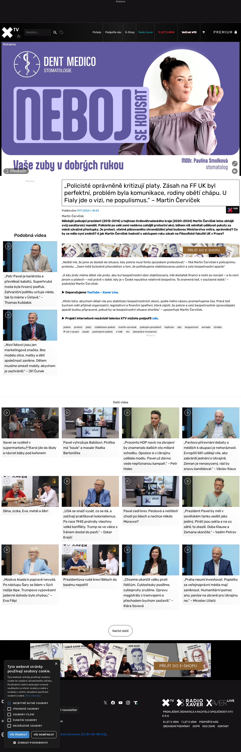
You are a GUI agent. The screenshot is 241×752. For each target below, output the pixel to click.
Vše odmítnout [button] (44, 734)
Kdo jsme (208, 726)
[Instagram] (128, 702)
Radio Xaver (145, 32)
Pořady (97, 32)
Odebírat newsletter (63, 710)
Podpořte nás (113, 32)
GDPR (196, 726)
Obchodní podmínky (176, 726)
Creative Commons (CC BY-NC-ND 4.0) (80, 734)
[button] (32, 742)
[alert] (32, 704)
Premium (224, 32)
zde (155, 318)
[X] (105, 703)
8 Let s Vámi (171, 721)
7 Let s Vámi (189, 721)
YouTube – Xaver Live (102, 292)
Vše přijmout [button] (18, 734)
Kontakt (223, 726)
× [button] (56, 663)
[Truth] (135, 703)
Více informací (33, 695)
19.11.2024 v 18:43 (88, 210)
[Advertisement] (120, 11)
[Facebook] (113, 702)
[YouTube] (120, 702)
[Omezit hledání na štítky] (61, 32)
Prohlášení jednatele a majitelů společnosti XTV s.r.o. (197, 713)
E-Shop (129, 32)
